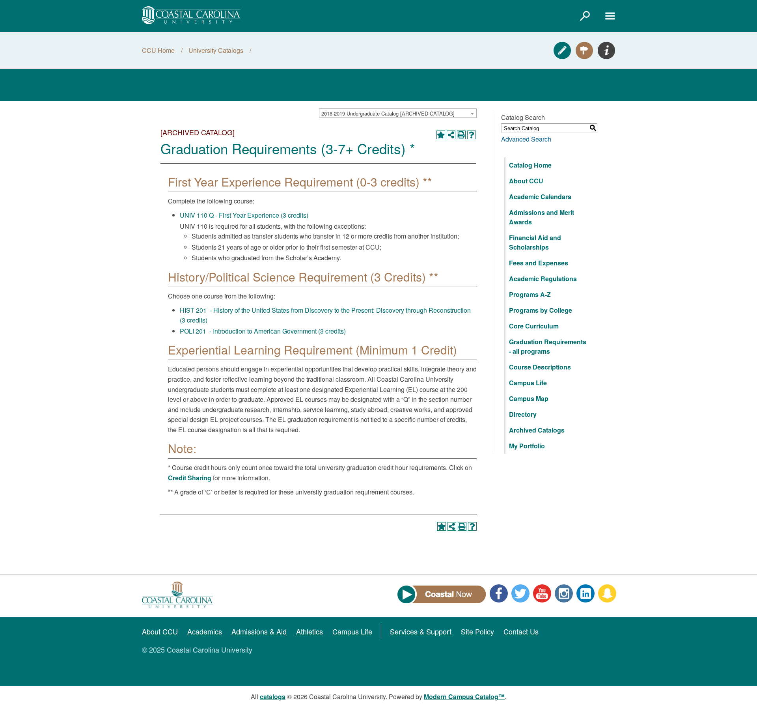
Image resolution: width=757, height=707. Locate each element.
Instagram (564, 593)
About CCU (526, 180)
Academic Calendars (540, 196)
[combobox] (398, 113)
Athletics (309, 631)
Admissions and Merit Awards (541, 217)
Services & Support (420, 631)
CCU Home (158, 50)
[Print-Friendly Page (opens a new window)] (461, 135)
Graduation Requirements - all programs (547, 346)
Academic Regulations (543, 278)
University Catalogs (215, 50)
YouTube (542, 593)
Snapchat (607, 593)
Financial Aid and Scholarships (535, 242)
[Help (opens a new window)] (471, 135)
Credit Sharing (189, 477)
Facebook (499, 593)
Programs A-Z (530, 294)
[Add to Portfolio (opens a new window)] (440, 135)
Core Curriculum (534, 325)
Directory (523, 414)
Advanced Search (526, 139)
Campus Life (528, 382)
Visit (584, 50)
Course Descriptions (540, 366)
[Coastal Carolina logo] (191, 15)
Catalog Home (530, 165)
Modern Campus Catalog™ (464, 696)
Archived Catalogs (537, 430)
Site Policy (477, 631)
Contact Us (521, 631)
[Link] (585, 16)
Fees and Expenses (538, 262)
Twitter (520, 593)
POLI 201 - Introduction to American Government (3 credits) (263, 331)
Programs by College (540, 310)
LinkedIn (585, 593)
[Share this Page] (451, 135)
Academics (204, 631)
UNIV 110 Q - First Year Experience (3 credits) (244, 215)
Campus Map (528, 398)
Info (606, 50)
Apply (562, 50)
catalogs (272, 696)
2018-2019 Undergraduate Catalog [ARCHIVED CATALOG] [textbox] (388, 113)
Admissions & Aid (259, 631)
